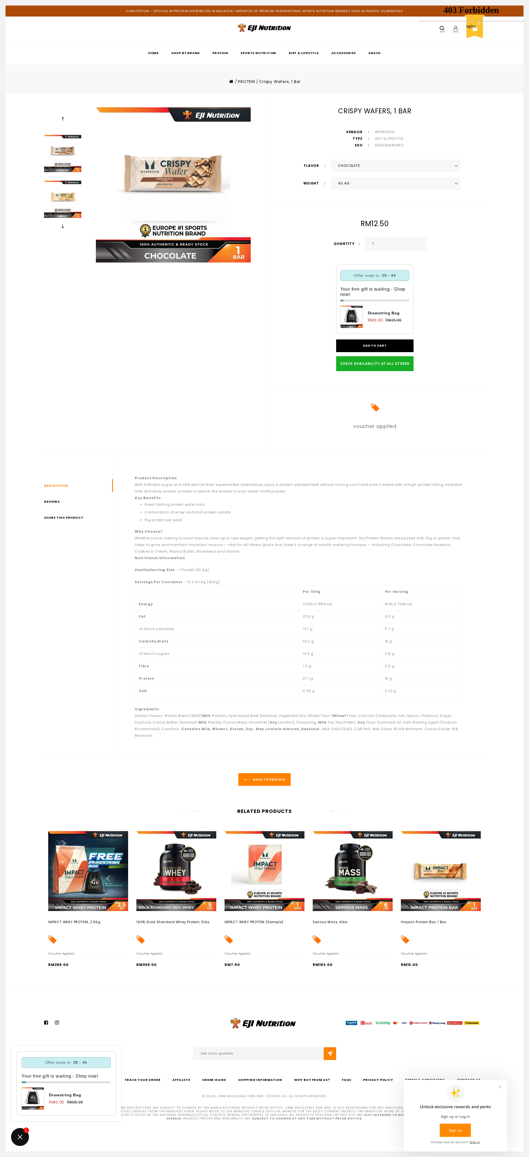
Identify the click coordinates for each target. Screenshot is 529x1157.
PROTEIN (220, 53)
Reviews (52, 501)
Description (56, 485)
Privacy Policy (378, 1080)
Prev (62, 119)
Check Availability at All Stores (375, 364)
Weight (311, 183)
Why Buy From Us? (312, 1080)
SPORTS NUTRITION (258, 53)
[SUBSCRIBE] (330, 1053)
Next (62, 226)
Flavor (312, 165)
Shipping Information (260, 1080)
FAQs (346, 1080)
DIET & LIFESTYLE (304, 53)
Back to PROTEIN (268, 779)
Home (153, 53)
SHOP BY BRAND (185, 53)
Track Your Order (143, 1080)
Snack (374, 53)
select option (60, 921)
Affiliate (181, 1080)
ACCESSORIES (343, 53)
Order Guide (214, 1080)
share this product (63, 517)
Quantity (344, 243)
